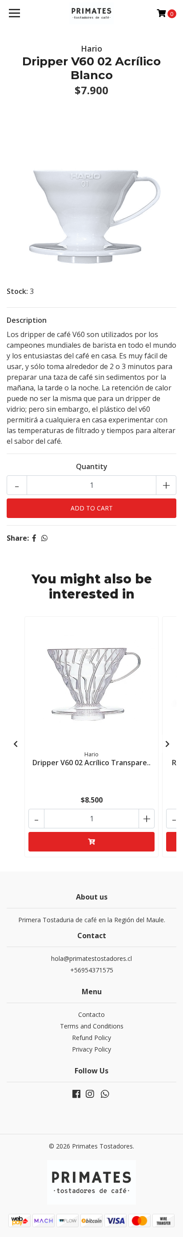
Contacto (91, 1014)
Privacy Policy (91, 1049)
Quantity (91, 466)
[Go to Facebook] (76, 1095)
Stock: (17, 291)
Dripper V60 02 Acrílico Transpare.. (91, 762)
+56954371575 (91, 970)
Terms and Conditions (91, 1026)
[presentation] (15, 744)
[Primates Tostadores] (91, 13)
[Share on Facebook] (34, 538)
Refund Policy (91, 1037)
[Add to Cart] (91, 841)
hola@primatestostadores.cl (91, 958)
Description (27, 320)
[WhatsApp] (105, 1095)
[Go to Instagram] (90, 1095)
